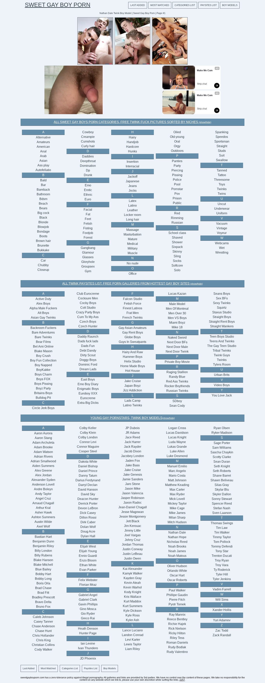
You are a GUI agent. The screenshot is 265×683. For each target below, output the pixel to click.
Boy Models (229, 5)
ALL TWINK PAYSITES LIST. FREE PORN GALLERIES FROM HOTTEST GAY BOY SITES (132, 283)
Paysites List (208, 5)
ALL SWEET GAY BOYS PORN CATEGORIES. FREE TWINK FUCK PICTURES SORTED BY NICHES (132, 122)
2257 (182, 680)
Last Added (137, 5)
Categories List (185, 5)
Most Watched (159, 5)
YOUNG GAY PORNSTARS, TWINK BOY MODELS (132, 418)
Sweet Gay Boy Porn (57, 5)
